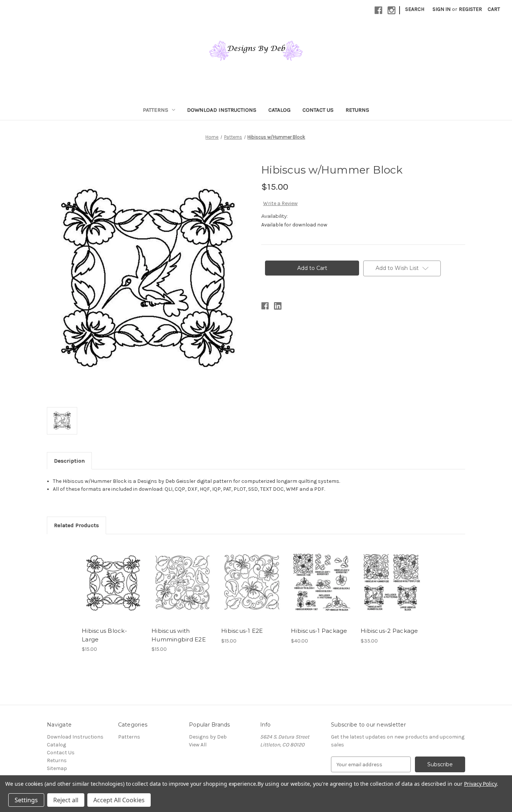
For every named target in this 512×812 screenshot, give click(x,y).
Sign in (442, 9)
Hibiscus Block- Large (104, 635)
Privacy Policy (480, 783)
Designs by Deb (208, 737)
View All (198, 745)
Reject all (65, 800)
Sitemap (57, 768)
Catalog (279, 109)
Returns (357, 109)
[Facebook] (378, 10)
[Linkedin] (277, 306)
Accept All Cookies (119, 800)
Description (69, 460)
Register (470, 9)
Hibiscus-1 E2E (242, 630)
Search (414, 9)
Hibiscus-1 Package (319, 630)
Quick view (112, 576)
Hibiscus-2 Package (389, 630)
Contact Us (318, 109)
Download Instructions (221, 109)
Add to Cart (113, 589)
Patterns (155, 109)
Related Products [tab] (76, 525)
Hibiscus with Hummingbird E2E (178, 635)
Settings (26, 800)
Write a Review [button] (280, 203)
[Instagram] (391, 10)
